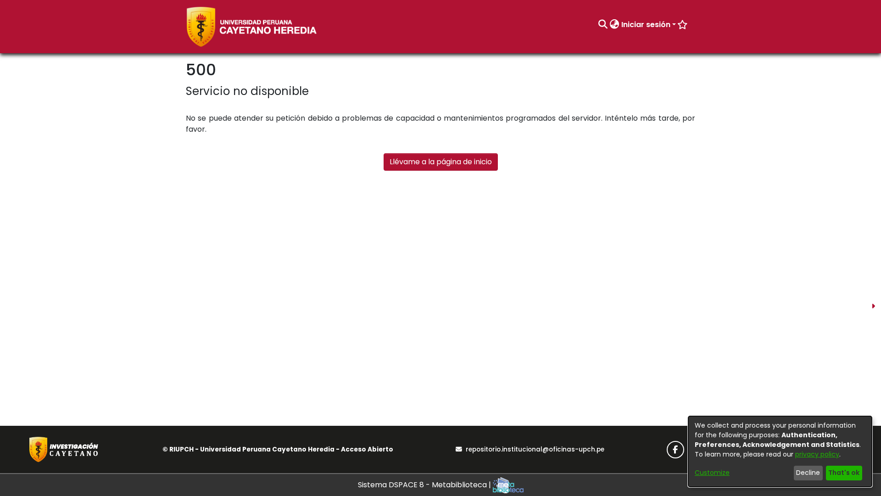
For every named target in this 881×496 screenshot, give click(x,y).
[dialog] (780, 451)
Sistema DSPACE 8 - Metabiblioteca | (425, 484)
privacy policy (817, 454)
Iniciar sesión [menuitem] (645, 24)
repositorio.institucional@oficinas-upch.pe (535, 449)
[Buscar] (603, 24)
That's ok (843, 472)
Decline (808, 472)
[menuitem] (614, 24)
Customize (712, 472)
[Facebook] (675, 449)
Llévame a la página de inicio (441, 161)
